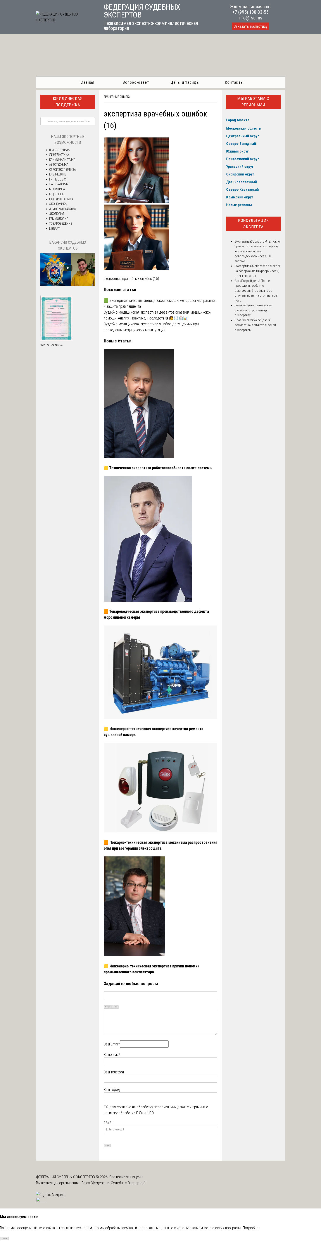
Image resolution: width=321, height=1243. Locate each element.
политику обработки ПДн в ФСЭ (129, 1113)
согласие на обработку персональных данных (153, 1107)
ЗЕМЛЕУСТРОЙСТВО (62, 209)
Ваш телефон (114, 1072)
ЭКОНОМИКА (58, 204)
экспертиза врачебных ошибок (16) (131, 278)
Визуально (108, 1007)
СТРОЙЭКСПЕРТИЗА (62, 170)
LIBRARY (54, 229)
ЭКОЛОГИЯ (56, 214)
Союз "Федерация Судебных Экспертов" (113, 1183)
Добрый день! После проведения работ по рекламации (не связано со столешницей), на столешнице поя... (256, 290)
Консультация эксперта (253, 223)
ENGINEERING (58, 174)
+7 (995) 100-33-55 (250, 12)
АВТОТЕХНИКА (58, 165)
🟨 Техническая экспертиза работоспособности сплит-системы (158, 467)
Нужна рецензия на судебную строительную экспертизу (253, 310)
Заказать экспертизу (250, 26)
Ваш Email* (112, 1044)
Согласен (4, 1239)
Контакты (234, 82)
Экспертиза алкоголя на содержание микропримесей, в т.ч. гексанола (258, 271)
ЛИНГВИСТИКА (59, 155)
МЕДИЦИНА (57, 189)
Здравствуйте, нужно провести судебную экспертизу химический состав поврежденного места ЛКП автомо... (257, 251)
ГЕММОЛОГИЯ (58, 219)
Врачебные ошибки (117, 97)
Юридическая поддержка (68, 101)
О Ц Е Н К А (56, 194)
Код (116, 1007)
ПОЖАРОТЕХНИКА (61, 199)
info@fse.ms (250, 18)
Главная (86, 82)
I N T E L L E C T (58, 179)
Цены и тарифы (185, 82)
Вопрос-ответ (136, 82)
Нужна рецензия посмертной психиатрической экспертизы (255, 325)
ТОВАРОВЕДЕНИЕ (60, 224)
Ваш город (112, 1089)
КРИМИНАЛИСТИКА (62, 160)
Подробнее (251, 1228)
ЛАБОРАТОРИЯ (59, 184)
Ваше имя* (112, 1054)
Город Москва (237, 120)
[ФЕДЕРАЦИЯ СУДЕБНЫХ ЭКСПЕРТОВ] (65, 20)
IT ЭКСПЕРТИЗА (59, 150)
